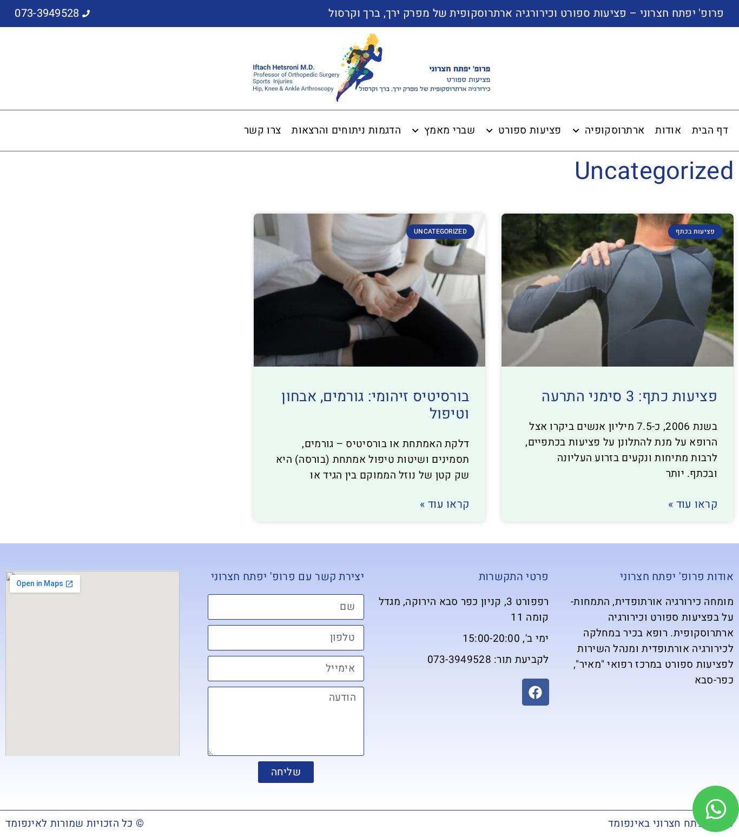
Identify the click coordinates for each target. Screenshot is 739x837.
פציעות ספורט (530, 130)
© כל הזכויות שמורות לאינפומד (74, 823)
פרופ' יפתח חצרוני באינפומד (671, 823)
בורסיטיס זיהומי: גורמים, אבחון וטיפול (375, 405)
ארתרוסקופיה (614, 130)
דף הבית (710, 130)
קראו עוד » (692, 504)
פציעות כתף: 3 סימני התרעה (629, 396)
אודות (668, 130)
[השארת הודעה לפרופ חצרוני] (715, 809)
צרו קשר (262, 130)
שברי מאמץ (449, 130)
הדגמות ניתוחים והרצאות (346, 130)
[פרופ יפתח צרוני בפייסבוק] (535, 692)
